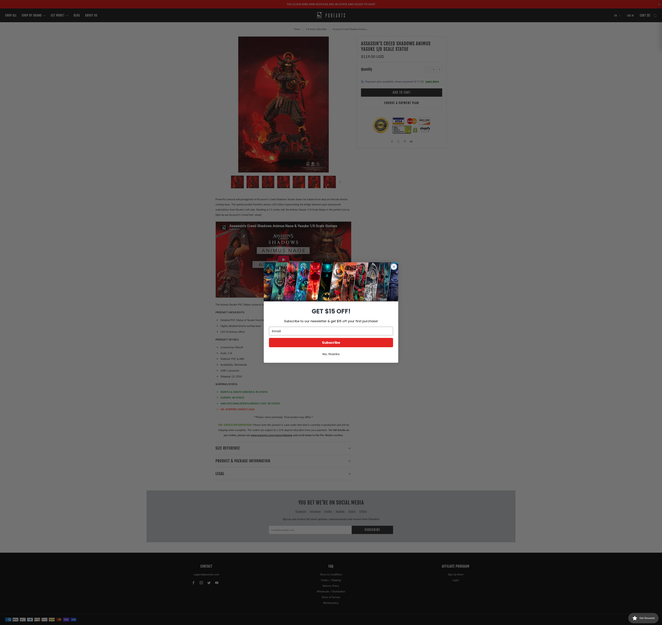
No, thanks (331, 354)
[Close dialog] (394, 267)
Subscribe (331, 342)
